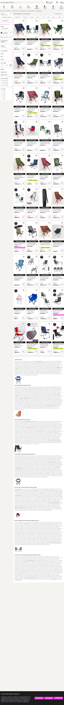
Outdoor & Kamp (15, 10)
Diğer (48, 17)
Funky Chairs (17, 17)
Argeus (59, 17)
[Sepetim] (57, 2)
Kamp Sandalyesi (38, 10)
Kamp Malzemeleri (22, 10)
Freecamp (25, 17)
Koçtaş (53, 17)
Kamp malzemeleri (18, 489)
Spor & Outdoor (8, 10)
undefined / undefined (6, 17)
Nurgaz (31, 17)
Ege (43, 17)
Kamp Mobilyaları (31, 10)
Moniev (37, 17)
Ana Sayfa (2, 10)
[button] (18, 37)
